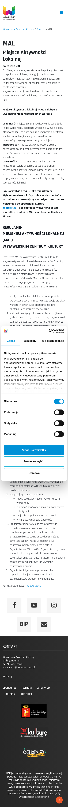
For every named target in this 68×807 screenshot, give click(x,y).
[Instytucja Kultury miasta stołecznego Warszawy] (33, 714)
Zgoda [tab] (11, 340)
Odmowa (34, 472)
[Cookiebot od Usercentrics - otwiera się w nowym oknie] (49, 331)
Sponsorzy (9, 688)
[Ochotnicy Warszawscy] (34, 756)
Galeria (10, 694)
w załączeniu (34, 586)
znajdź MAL (9, 208)
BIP (24, 624)
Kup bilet (26, 694)
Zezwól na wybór (34, 461)
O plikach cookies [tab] (53, 340)
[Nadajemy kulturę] (34, 735)
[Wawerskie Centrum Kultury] (9, 13)
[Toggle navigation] (61, 12)
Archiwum (43, 688)
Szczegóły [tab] (30, 340)
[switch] (59, 412)
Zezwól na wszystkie (34, 449)
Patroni (27, 688)
